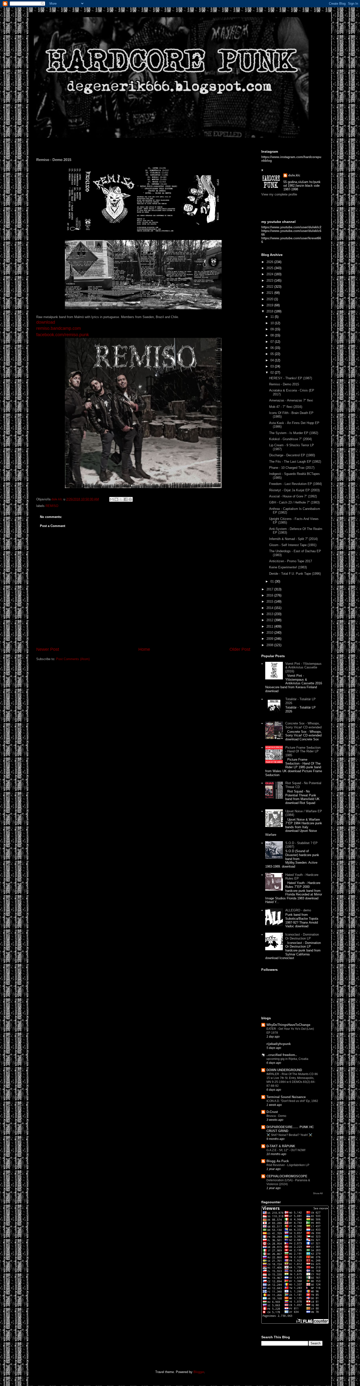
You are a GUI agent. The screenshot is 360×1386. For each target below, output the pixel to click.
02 (272, 372)
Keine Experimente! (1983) (288, 567)
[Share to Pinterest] (130, 499)
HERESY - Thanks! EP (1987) (290, 378)
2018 (270, 311)
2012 (270, 620)
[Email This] (111, 499)
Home (144, 649)
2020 (270, 299)
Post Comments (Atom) (73, 659)
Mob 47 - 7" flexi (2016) (285, 407)
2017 (270, 589)
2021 (270, 293)
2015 (270, 601)
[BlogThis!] (116, 499)
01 (272, 581)
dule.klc (294, 175)
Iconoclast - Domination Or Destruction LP (302, 936)
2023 (270, 280)
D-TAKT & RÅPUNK (280, 1146)
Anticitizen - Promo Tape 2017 (290, 561)
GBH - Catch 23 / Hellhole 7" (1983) (294, 502)
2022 (270, 286)
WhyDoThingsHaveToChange (288, 1025)
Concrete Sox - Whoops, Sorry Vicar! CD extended (303, 725)
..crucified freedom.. (281, 1055)
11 (272, 317)
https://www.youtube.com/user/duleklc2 (291, 227)
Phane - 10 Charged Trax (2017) (291, 468)
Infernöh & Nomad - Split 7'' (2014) (293, 539)
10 (272, 323)
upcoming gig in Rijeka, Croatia (287, 1059)
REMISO (52, 506)
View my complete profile (279, 194)
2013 (270, 614)
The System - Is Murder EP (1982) (293, 433)
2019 (270, 305)
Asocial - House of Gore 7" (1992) (293, 496)
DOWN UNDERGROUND (284, 1070)
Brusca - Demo (276, 1116)
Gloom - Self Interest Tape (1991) (292, 545)
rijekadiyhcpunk (278, 1044)
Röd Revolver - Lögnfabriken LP (287, 1165)
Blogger (198, 1372)
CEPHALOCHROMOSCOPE (286, 1176)
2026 (270, 262)
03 (272, 366)
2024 (270, 274)
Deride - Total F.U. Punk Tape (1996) (295, 573)
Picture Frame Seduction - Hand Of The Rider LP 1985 (303, 751)
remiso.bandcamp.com (58, 328)
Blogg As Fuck (277, 1161)
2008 (270, 645)
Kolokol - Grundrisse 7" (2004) (290, 439)
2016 (270, 595)
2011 (270, 626)
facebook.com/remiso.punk (62, 334)
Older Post (239, 649)
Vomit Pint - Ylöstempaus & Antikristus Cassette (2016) (303, 667)
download (45, 322)
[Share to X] (121, 499)
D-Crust (272, 1112)
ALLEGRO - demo (298, 910)
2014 (270, 608)
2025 (270, 268)
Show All (318, 1193)
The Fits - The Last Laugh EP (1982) (295, 461)
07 (272, 342)
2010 (270, 632)
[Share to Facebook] (125, 499)
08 (272, 335)
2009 (270, 639)
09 (272, 329)
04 (272, 360)
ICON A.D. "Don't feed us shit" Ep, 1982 (292, 1101)
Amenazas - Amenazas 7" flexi (291, 400)
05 (272, 354)
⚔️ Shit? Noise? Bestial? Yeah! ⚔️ (289, 1135)
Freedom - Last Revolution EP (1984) (295, 484)
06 (272, 348)
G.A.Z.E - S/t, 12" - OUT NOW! (285, 1150)
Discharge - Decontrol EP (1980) (292, 455)
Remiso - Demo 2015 (284, 384)
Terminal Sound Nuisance (286, 1097)
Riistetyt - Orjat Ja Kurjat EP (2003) (294, 490)
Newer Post (47, 649)
